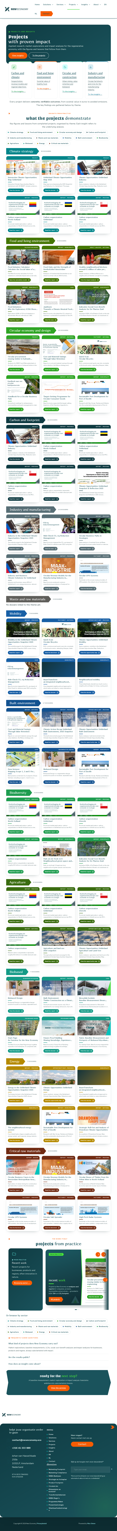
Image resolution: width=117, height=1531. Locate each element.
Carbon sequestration (52, 486)
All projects (55, 1299)
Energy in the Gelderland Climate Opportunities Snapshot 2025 (22, 1088)
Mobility (68, 138)
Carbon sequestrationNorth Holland (17, 218)
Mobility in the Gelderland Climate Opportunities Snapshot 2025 (22, 641)
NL (50, 1458)
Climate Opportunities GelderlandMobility (93, 641)
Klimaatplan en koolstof (55, 1490)
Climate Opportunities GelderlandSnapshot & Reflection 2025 (93, 487)
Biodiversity (103, 138)
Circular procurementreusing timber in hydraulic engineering (19, 358)
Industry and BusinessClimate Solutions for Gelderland (22, 577)
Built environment (85, 138)
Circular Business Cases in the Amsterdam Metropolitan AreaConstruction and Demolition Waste (21, 1178)
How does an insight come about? (24, 1364)
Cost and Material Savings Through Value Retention (54, 358)
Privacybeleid (42, 1524)
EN (50, 1455)
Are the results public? (19, 1357)
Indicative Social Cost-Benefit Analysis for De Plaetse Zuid (92, 308)
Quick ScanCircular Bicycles (86, 358)
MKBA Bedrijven (55, 1476)
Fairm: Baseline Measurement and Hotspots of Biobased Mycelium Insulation (94, 1039)
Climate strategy (16, 132)
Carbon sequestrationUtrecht (88, 218)
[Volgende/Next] (103, 1254)
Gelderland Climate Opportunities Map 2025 (57, 178)
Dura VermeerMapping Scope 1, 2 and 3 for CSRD (20, 770)
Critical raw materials (59, 143)
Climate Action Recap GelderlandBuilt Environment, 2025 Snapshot (58, 730)
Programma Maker (56, 1502)
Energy (42, 143)
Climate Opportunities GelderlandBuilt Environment (93, 730)
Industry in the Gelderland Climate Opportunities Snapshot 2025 (22, 537)
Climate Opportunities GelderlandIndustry (93, 178)
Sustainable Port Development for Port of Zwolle (93, 397)
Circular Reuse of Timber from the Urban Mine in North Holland (94, 1178)
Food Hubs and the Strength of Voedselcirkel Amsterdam (57, 268)
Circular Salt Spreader (52, 1217)
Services (52, 1441)
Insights (52, 1448)
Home (51, 1434)
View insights (18, 55)
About (51, 1451)
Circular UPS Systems (88, 576)
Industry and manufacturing (21, 138)
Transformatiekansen (57, 1495)
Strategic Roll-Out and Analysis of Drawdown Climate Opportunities (94, 1128)
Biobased (29, 143)
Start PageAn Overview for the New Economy (23, 1039)
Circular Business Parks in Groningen (90, 537)
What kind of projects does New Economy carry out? (33, 1343)
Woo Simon (91, 1524)
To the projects (38, 55)
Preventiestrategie (56, 1505)
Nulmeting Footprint (57, 1469)
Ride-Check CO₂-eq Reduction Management (56, 537)
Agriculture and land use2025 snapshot (53, 949)
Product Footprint (56, 1483)
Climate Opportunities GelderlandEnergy (57, 1088)
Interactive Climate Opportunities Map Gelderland (22, 178)
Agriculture (14, 143)
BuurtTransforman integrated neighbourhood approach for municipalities (56, 681)
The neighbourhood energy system (19, 1128)
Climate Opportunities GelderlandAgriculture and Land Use (93, 949)
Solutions (52, 1438)
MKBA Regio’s (54, 1498)
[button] (52, 4)
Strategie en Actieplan (58, 1479)
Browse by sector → (22, 1283)
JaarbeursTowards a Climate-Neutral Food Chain (57, 308)
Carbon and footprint (97, 132)
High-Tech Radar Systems (90, 1217)
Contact (52, 1461)
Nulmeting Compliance (58, 1473)
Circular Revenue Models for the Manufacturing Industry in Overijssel (57, 577)
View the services (58, 1388)
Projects (52, 1445)
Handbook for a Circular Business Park (22, 397)
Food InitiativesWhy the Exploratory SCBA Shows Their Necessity (22, 308)
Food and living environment (41, 132)
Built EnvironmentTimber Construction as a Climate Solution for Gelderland (58, 999)
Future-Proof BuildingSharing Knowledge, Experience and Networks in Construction (56, 1039)
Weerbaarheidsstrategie (58, 1509)
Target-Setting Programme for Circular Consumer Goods (56, 397)
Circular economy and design (70, 132)
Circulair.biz (53, 1486)
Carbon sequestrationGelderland (52, 218)
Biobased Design (50, 769)
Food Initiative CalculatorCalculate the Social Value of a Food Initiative (21, 268)
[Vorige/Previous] (98, 1254)
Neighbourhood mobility (89, 680)
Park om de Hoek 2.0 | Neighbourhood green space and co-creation (57, 860)
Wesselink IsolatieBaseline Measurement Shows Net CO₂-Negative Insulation (92, 999)
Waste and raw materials (48, 138)
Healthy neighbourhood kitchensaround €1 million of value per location (93, 268)
